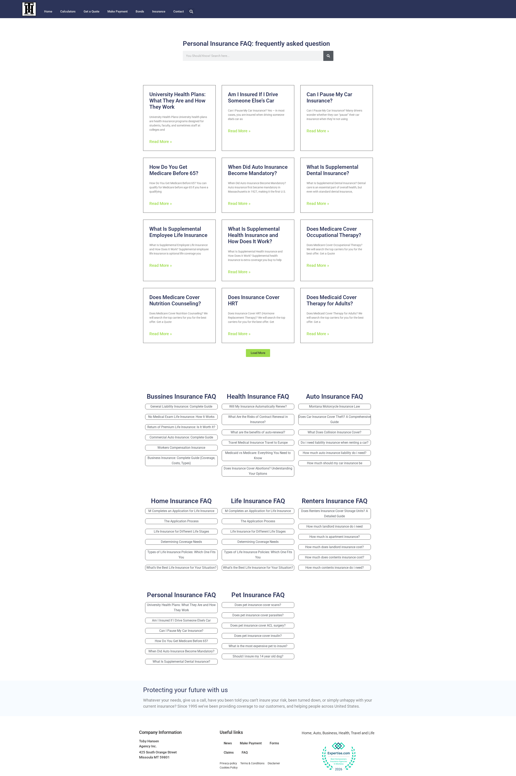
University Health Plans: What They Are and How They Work (177, 100)
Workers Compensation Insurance (181, 448)
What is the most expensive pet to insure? (258, 646)
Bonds (140, 11)
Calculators (68, 11)
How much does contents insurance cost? (334, 557)
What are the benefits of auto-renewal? (258, 432)
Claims (229, 752)
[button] (191, 11)
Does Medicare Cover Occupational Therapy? (334, 232)
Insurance (158, 11)
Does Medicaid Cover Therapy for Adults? (332, 300)
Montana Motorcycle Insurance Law (334, 406)
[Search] (328, 56)
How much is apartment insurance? (334, 537)
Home (48, 11)
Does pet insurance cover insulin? (258, 636)
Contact (178, 11)
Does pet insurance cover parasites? (258, 615)
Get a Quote (91, 11)
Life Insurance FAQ (258, 501)
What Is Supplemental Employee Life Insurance (178, 232)
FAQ (245, 752)
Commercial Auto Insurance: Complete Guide (181, 437)
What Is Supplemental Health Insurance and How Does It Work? (254, 235)
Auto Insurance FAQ (334, 396)
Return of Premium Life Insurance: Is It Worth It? (181, 427)
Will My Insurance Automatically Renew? (258, 406)
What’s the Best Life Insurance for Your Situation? (181, 567)
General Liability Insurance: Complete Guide (181, 406)
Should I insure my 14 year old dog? (258, 656)
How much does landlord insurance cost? (334, 547)
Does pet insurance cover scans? (258, 605)
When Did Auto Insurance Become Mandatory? (258, 170)
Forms (274, 743)
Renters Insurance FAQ (334, 501)
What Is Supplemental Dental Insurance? (332, 170)
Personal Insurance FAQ (181, 595)
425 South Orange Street (158, 752)
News (228, 743)
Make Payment (117, 11)
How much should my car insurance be (334, 463)
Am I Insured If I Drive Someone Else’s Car (253, 97)
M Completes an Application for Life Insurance (181, 511)
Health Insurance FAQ (258, 396)
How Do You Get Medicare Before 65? (173, 170)
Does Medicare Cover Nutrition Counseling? (175, 300)
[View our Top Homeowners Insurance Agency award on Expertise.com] (338, 757)
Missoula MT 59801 (154, 757)
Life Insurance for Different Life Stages (181, 531)
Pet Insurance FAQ (258, 595)
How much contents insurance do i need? (334, 567)
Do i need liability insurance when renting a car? (334, 442)
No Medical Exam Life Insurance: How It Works (181, 417)
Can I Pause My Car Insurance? (329, 97)
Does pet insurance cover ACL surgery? (258, 625)
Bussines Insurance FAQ (181, 396)
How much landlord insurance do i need (334, 526)
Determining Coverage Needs (181, 542)
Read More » (160, 141)
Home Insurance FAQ (181, 501)
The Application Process (181, 521)
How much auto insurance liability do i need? (334, 453)
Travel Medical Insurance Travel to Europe (258, 442)
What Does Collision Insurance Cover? (334, 432)
